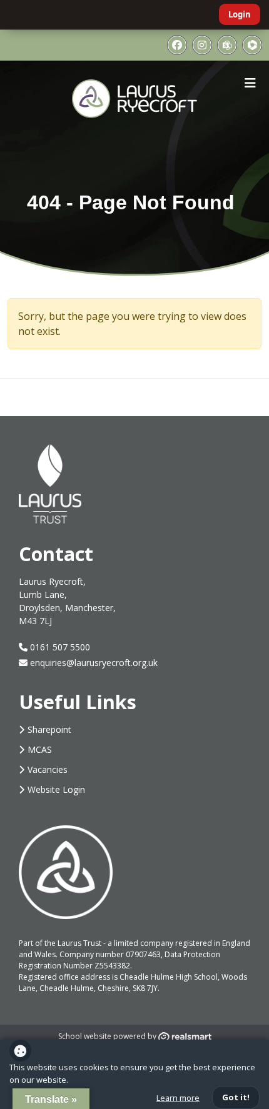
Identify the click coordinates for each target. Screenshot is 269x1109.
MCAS (40, 749)
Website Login (56, 789)
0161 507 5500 (59, 647)
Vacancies (48, 769)
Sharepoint (49, 729)
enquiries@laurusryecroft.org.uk (94, 663)
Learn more (178, 1097)
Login (239, 14)
